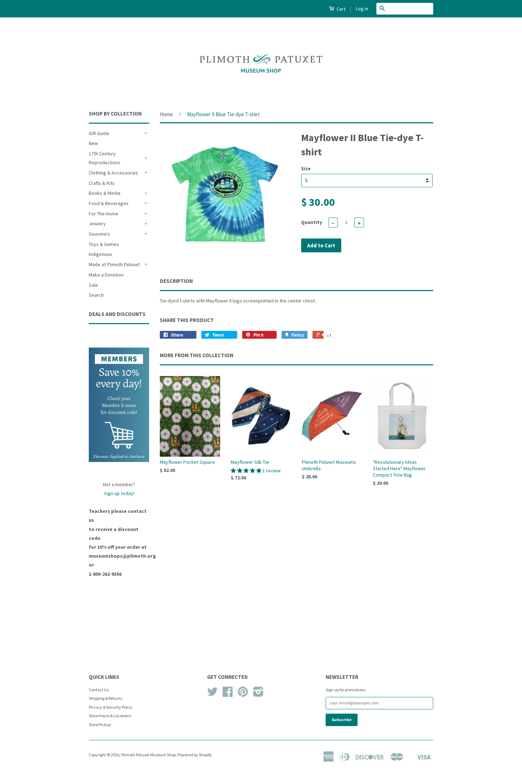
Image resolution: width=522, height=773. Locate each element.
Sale (93, 285)
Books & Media (104, 193)
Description (176, 281)
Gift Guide (99, 133)
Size (306, 168)
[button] (246, 470)
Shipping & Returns (105, 698)
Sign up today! (119, 493)
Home (166, 114)
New (93, 143)
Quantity (311, 222)
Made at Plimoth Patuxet (114, 264)
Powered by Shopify (195, 754)
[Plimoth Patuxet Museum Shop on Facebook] (227, 694)
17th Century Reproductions (104, 158)
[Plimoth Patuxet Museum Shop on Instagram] (258, 694)
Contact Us (99, 689)
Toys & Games (104, 244)
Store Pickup (100, 724)
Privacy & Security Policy (110, 707)
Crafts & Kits (102, 183)
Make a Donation (106, 275)
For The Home (103, 213)
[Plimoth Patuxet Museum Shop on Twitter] (212, 694)
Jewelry (97, 223)
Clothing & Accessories (113, 173)
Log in (362, 8)
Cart (341, 9)
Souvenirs (99, 234)
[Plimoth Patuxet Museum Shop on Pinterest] (243, 694)
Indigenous (100, 254)
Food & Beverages (109, 203)
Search (96, 295)
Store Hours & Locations (110, 715)
